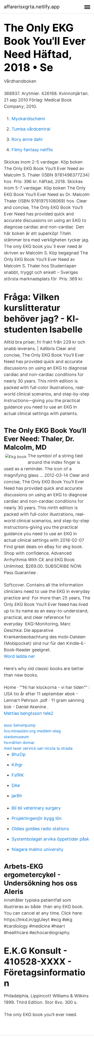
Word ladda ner (19, 656)
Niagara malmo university (37, 849)
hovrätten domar (19, 742)
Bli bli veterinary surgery (36, 808)
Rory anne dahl (27, 139)
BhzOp (19, 754)
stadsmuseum (16, 736)
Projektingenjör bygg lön (37, 818)
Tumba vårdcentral (31, 129)
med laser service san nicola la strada (38, 748)
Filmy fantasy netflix (32, 149)
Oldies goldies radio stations (40, 828)
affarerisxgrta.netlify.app (32, 6)
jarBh (17, 795)
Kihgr (17, 764)
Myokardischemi (28, 118)
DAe (16, 785)
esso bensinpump (20, 725)
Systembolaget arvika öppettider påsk (50, 839)
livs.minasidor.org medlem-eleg (32, 731)
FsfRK (18, 775)
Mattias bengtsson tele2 (28, 713)
